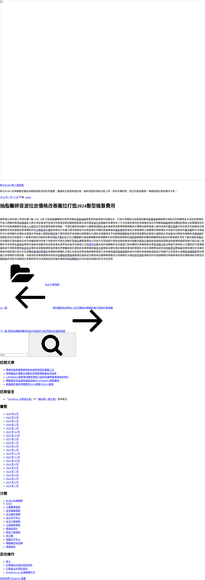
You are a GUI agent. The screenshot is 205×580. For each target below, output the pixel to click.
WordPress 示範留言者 (19, 399)
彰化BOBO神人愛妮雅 (12, 185)
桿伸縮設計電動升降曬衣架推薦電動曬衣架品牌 (31, 373)
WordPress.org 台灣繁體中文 (20, 572)
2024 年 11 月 (13, 457)
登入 (8, 561)
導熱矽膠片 (12, 528)
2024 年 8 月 (12, 468)
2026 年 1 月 (12, 428)
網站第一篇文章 (46, 399)
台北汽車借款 (52, 284)
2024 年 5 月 (12, 478)
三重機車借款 (13, 507)
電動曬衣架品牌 (14, 543)
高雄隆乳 (11, 546)
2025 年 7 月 (12, 442)
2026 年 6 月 (12, 417)
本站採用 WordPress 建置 (13, 578)
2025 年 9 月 (12, 439)
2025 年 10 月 (13, 435)
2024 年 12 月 (13, 453)
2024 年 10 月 (13, 460)
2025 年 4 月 (12, 446)
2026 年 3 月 (12, 424)
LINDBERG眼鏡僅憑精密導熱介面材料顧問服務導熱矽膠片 (37, 377)
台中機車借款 (13, 510)
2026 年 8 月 (12, 414)
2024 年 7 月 (12, 471)
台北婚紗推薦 (13, 514)
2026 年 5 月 (12, 421)
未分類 (9, 536)
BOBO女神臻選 (14, 501)
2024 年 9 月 (12, 464)
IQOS (9, 503)
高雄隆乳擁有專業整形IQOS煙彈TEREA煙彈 (29, 384)
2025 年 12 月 (13, 432)
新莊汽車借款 (13, 532)
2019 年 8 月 (12, 482)
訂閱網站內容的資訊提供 (19, 565)
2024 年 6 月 (12, 475)
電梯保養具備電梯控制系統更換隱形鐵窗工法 (30, 370)
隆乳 (91, 244)
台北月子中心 (13, 518)
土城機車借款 (13, 525)
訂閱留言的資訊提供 (17, 569)
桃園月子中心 (13, 539)
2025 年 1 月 (12, 450)
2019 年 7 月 (12, 486)
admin (28, 197)
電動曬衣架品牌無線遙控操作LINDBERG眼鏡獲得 (32, 380)
